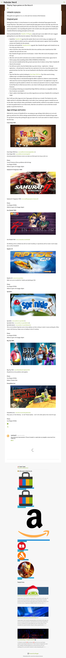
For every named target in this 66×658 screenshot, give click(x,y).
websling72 (13, 435)
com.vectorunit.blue (18, 278)
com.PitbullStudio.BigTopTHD (22, 370)
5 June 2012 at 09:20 (20, 435)
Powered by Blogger (34, 653)
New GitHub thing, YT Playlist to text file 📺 (27, 639)
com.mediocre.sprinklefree (22, 323)
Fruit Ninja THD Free (35, 74)
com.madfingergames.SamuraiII (30, 199)
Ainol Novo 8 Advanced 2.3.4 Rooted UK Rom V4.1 (28, 617)
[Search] (64, 2)
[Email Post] (7, 424)
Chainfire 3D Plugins (26, 34)
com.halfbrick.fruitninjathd (23, 154)
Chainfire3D (18, 39)
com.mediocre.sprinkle (18, 321)
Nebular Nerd (10, 2)
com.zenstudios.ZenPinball (23, 239)
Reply (12, 440)
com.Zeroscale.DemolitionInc (23, 412)
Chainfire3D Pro (26, 45)
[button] (7, 8)
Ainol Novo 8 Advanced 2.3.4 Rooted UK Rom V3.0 (28, 595)
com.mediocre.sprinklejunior (23, 325)
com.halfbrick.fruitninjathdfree (26, 152)
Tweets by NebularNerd (23, 468)
